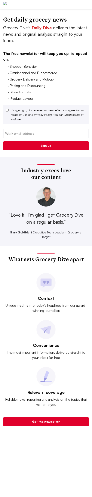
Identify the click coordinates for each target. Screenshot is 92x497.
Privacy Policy (42, 114)
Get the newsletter (46, 421)
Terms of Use (18, 114)
